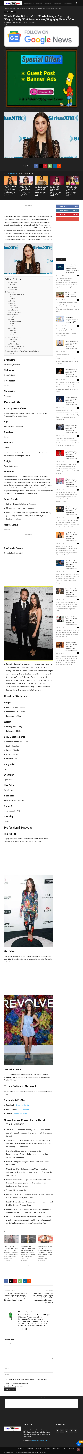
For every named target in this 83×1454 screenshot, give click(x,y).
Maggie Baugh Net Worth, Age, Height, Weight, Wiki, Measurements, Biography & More (71, 646)
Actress (13, 12)
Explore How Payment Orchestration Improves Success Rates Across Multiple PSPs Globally (72, 268)
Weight (12, 319)
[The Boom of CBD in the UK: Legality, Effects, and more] (60, 295)
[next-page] (78, 173)
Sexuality (12, 335)
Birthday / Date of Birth (17, 294)
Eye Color (13, 326)
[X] (41, 166)
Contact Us (29, 1448)
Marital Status (14, 310)
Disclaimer (46, 1448)
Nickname (13, 284)
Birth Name (13, 282)
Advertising (68, 3)
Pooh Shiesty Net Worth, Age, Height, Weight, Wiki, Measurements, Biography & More (71, 455)
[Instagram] (62, 1431)
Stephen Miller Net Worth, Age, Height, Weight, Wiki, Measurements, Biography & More (71, 429)
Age (11, 296)
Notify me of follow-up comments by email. (17, 1383)
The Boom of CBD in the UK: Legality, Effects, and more (71, 295)
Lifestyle (39, 3)
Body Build (13, 323)
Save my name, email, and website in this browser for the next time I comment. (27, 1379)
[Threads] (30, 1329)
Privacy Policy (56, 1448)
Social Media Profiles (16, 349)
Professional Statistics (14, 337)
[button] (76, 3)
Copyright (38, 1448)
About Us (21, 1448)
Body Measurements (16, 321)
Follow (75, 210)
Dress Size (13, 332)
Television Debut (15, 344)
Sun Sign (12, 299)
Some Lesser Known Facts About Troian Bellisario (23, 351)
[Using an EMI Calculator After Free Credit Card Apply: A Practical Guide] (60, 319)
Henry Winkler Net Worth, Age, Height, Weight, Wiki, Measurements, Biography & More (71, 592)
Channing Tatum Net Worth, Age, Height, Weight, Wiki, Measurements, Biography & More (71, 511)
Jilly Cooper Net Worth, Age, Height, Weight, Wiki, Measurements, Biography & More (71, 483)
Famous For (13, 339)
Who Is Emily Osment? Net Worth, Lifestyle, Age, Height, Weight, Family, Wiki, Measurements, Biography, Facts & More (42, 1298)
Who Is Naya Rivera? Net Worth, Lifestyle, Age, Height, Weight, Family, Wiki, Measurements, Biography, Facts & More (15, 1297)
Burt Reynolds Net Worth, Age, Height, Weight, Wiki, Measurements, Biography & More (71, 373)
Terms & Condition (68, 1448)
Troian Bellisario (22, 1105)
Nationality (13, 289)
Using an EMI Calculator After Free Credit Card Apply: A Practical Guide (71, 320)
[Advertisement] (28, 210)
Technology (28, 3)
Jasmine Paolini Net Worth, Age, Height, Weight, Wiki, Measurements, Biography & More (71, 401)
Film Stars (57, 3)
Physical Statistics (12, 314)
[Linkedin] (55, 166)
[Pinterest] (45, 166)
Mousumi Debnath (11, 22)
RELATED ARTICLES (10, 173)
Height (12, 317)
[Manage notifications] (78, 1449)
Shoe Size (12, 330)
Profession (13, 287)
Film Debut (13, 342)
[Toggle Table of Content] (48, 279)
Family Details (14, 308)
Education (13, 305)
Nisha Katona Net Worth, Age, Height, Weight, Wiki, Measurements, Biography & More (71, 564)
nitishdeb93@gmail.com (39, 1440)
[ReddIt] (59, 166)
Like (76, 206)
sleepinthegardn (22, 1109)
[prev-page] (75, 173)
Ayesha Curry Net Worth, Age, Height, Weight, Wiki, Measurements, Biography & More (71, 536)
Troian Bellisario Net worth (15, 346)
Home (6, 9)
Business (48, 3)
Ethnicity (12, 301)
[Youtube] (75, 1431)
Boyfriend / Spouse (15, 312)
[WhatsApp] (50, 166)
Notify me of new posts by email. (14, 1386)
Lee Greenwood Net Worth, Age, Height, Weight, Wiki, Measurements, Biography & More (71, 345)
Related (12, 353)
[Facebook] (36, 166)
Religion (12, 303)
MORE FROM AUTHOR (26, 173)
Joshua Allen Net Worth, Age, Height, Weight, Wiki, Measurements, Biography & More (71, 620)
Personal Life (11, 292)
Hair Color (13, 328)
